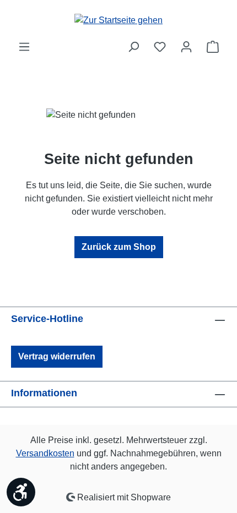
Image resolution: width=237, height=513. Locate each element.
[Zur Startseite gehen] (118, 20)
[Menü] (24, 47)
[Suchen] (133, 47)
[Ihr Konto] (186, 47)
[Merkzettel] (160, 47)
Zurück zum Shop (119, 247)
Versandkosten (45, 453)
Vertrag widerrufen (56, 356)
